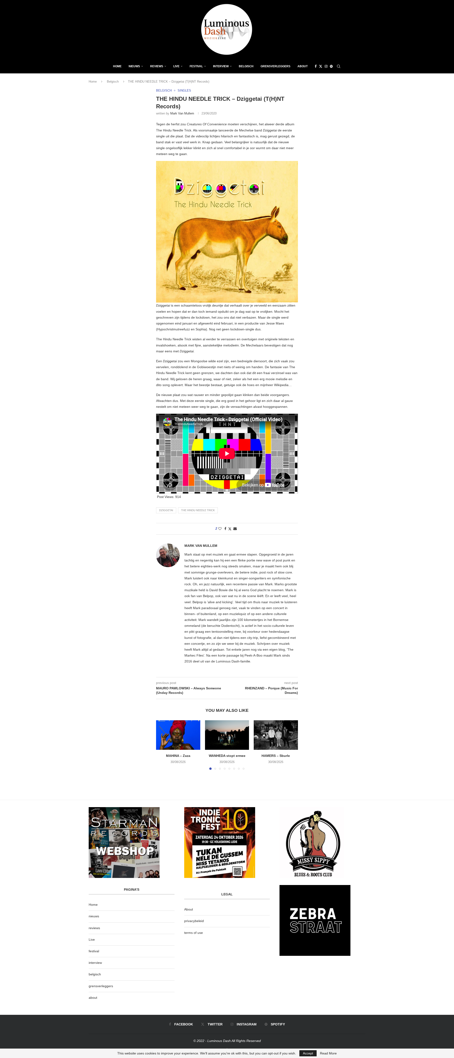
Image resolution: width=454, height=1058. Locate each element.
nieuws (134, 66)
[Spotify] (331, 66)
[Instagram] (326, 66)
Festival (196, 66)
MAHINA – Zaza (178, 756)
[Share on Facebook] (225, 529)
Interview (221, 66)
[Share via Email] (235, 529)
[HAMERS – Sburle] (276, 735)
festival (94, 951)
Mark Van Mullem (182, 113)
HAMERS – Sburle (276, 756)
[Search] (338, 66)
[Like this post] (220, 529)
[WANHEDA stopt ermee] (227, 735)
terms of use (193, 933)
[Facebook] (316, 66)
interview (95, 963)
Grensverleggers (275, 66)
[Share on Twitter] (229, 529)
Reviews (156, 66)
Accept (308, 1053)
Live (176, 66)
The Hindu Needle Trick (198, 510)
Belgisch (246, 66)
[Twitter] (320, 66)
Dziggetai (166, 510)
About (302, 66)
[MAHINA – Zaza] (178, 735)
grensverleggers (101, 986)
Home (117, 66)
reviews (94, 928)
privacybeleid (194, 921)
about (93, 997)
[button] (162, 745)
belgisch (95, 974)
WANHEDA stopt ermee (227, 756)
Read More (328, 1053)
